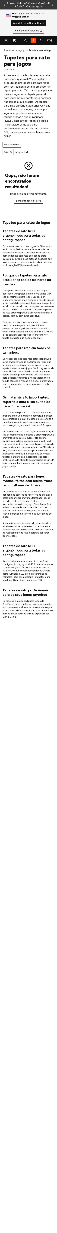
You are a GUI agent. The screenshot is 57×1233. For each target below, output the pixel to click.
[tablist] (25, 40)
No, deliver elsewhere (27, 30)
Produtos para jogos (15, 50)
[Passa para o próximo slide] (52, 5)
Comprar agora (34, 6)
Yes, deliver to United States (28, 23)
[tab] (25, 40)
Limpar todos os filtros (28, 200)
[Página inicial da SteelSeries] (14, 40)
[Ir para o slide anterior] (4, 5)
